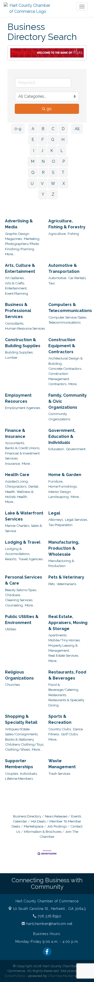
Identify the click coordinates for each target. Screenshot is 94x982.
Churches (12, 685)
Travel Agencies (30, 559)
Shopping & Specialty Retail (21, 719)
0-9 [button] (18, 128)
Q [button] (33, 172)
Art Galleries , (15, 278)
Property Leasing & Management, (63, 647)
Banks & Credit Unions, (22, 448)
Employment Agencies (22, 408)
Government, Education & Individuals (61, 436)
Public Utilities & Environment (22, 619)
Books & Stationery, (19, 739)
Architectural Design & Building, (65, 360)
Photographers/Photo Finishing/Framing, (22, 246)
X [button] (63, 183)
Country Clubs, (60, 729)
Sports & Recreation (59, 719)
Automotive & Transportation (63, 268)
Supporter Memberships (19, 763)
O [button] (53, 161)
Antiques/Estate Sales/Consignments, (21, 731)
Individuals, (29, 773)
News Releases (56, 816)
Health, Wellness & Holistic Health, (19, 494)
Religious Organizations (19, 675)
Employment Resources (18, 398)
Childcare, (13, 595)
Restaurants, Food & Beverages (67, 675)
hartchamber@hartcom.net (48, 924)
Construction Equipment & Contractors (61, 345)
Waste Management (62, 763)
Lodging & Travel (22, 542)
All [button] (77, 128)
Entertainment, (16, 288)
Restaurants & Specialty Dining (66, 702)
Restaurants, (57, 695)
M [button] (32, 161)
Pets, (51, 584)
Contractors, (57, 384)
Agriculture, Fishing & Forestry (66, 224)
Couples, (12, 773)
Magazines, (14, 239)
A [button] (33, 128)
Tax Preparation (60, 525)
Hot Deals (38, 821)
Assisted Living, (17, 481)
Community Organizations (59, 416)
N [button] (43, 161)
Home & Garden (64, 474)
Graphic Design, (17, 234)
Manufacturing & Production (61, 563)
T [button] (63, 172)
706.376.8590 (49, 916)
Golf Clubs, (69, 734)
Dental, (33, 486)
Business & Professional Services (18, 310)
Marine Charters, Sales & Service (23, 528)
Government (75, 449)
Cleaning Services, (19, 600)
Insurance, (13, 463)
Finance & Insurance (15, 433)
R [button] (43, 172)
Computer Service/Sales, (67, 317)
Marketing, (32, 239)
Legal (54, 513)
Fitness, (54, 734)
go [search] (49, 108)
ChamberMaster (61, 976)
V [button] (42, 183)
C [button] (53, 128)
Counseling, (14, 605)
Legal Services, (76, 520)
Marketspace (33, 826)
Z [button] (53, 194)
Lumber (11, 357)
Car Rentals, (77, 278)
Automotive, (57, 278)
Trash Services (59, 773)
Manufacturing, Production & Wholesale (63, 548)
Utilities (10, 629)
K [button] (51, 150)
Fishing (73, 234)
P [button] (63, 161)
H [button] (62, 139)
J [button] (42, 150)
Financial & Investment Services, (22, 455)
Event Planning (16, 293)
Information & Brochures (42, 832)
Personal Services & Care (23, 580)
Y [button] (43, 194)
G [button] (52, 139)
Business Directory (27, 816)
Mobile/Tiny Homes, (64, 640)
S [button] (53, 172)
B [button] (43, 128)
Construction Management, (59, 376)
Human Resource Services (25, 328)
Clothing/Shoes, (18, 749)
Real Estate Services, (63, 655)
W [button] (53, 183)
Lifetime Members (19, 779)
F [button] (42, 139)
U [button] (32, 183)
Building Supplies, (19, 352)
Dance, (78, 729)
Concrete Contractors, (65, 369)
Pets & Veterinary (66, 577)
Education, (56, 449)
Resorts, (11, 559)
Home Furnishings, (62, 486)
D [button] (63, 128)
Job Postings (57, 826)
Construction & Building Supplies (22, 342)
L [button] (61, 150)
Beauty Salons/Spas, (21, 590)
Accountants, (15, 443)
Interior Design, (59, 492)
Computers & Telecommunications (70, 307)
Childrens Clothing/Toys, (24, 744)
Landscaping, (58, 497)
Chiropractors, (16, 486)
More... (10, 254)
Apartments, (57, 635)
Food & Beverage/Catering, (63, 687)
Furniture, (55, 481)
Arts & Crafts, (15, 283)
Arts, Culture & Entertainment (20, 268)
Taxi (51, 283)
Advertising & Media (19, 224)
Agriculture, (57, 234)
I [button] (33, 150)
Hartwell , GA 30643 (49, 909)
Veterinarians (66, 584)
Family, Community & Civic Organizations (67, 401)
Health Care (17, 474)
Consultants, (14, 323)
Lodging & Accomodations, (17, 551)
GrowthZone (15, 976)
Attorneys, (56, 520)
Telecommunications (64, 322)
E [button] (33, 139)
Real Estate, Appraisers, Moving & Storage (67, 622)
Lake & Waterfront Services (24, 516)
